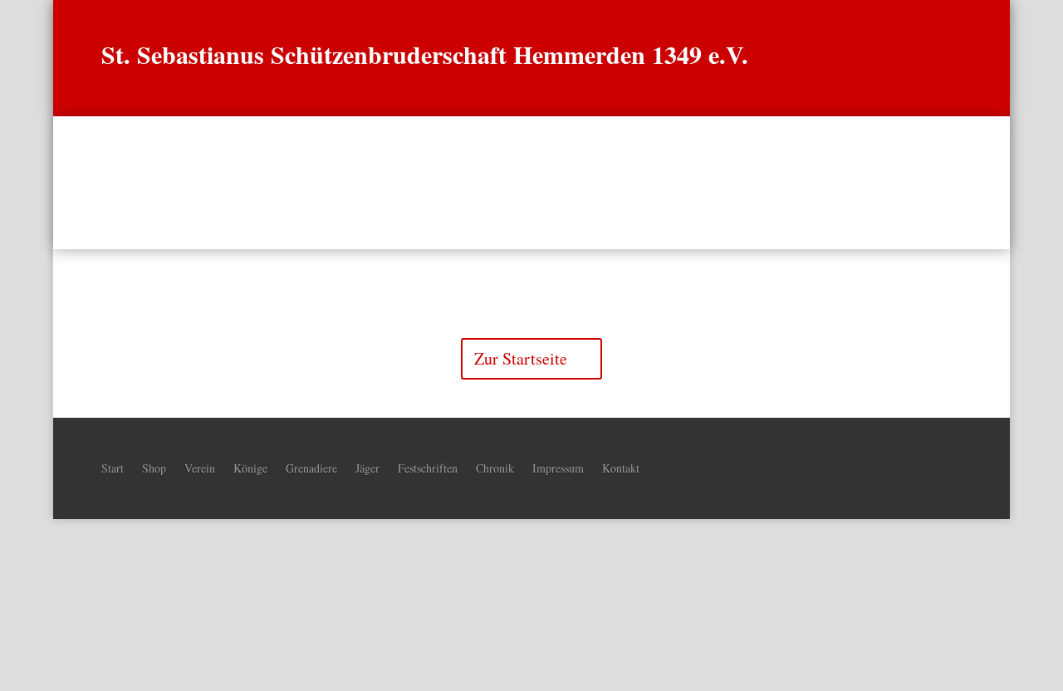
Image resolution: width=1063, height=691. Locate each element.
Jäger (581, 182)
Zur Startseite (520, 358)
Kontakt (620, 467)
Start (287, 182)
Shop (154, 467)
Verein (338, 182)
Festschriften (428, 467)
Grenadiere (499, 182)
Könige (412, 182)
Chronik (656, 182)
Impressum (558, 467)
